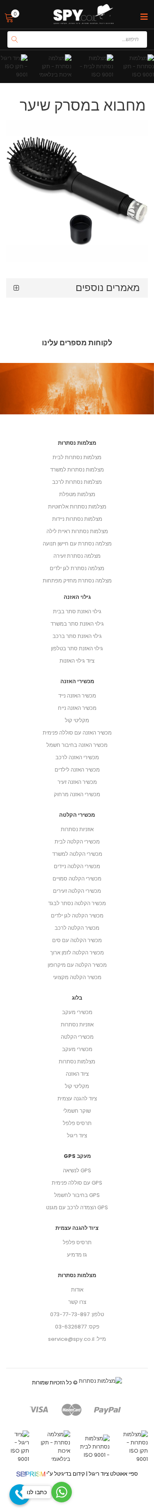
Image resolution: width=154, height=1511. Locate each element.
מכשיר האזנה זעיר (77, 782)
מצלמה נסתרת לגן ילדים (77, 568)
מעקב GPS (77, 1156)
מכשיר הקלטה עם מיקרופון (77, 965)
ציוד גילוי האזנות (77, 661)
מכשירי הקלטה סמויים (77, 879)
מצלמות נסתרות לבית (77, 457)
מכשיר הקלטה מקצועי (77, 977)
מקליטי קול (77, 1086)
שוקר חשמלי (77, 1111)
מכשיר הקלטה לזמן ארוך (77, 953)
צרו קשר (77, 1302)
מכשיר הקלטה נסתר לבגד (77, 903)
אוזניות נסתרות (77, 1024)
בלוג (77, 998)
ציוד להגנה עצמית (77, 1098)
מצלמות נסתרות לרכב (77, 482)
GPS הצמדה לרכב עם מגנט (77, 1207)
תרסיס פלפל (77, 1123)
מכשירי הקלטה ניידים (77, 866)
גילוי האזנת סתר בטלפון (77, 648)
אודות (77, 1290)
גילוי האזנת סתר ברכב (77, 636)
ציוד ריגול (77, 1135)
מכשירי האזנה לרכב (77, 757)
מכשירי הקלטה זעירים (77, 891)
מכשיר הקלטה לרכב (77, 928)
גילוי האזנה (77, 597)
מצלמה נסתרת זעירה (77, 556)
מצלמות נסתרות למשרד (77, 470)
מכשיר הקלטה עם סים (77, 940)
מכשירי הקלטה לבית (77, 842)
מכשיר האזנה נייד (77, 696)
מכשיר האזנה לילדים (77, 770)
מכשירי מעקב (77, 1012)
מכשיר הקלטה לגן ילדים (77, 916)
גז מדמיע (77, 1255)
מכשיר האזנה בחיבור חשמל (77, 745)
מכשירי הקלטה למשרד (77, 854)
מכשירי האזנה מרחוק (77, 794)
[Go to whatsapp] (61, 1492)
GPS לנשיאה (77, 1170)
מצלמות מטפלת (77, 494)
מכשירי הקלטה (77, 1037)
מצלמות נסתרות (77, 1061)
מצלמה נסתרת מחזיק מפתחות (77, 581)
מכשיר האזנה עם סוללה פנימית (77, 733)
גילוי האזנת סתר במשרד (77, 624)
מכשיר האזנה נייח (77, 708)
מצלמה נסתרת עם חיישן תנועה (77, 544)
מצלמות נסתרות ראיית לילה (77, 531)
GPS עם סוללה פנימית (77, 1183)
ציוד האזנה (77, 1074)
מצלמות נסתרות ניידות (77, 519)
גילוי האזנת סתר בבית (77, 611)
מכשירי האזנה (77, 681)
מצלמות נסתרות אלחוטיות (77, 507)
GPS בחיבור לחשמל (77, 1195)
